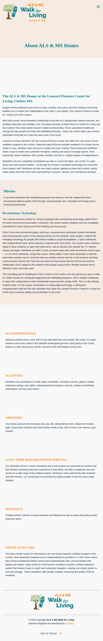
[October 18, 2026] (24, 11)
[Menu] (98, 6)
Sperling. (70, 623)
